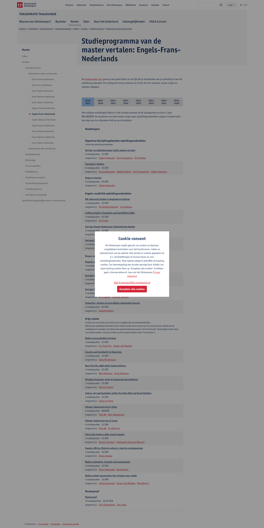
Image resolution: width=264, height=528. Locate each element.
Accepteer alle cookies (132, 289)
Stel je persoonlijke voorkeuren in (132, 282)
